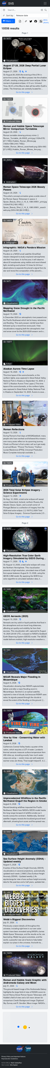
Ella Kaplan (14, 1065)
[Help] (3, 10)
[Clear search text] (41, 10)
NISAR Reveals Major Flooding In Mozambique (22, 678)
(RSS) (45, 20)
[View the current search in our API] (20, 21)
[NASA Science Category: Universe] (20, 132)
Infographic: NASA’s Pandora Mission (24, 247)
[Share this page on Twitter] (31, 21)
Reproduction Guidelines (9, 1059)
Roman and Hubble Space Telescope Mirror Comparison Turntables (23, 127)
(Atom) (46, 22)
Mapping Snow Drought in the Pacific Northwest (24, 309)
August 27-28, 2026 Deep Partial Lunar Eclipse (24, 67)
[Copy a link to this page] (26, 21)
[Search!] (46, 10)
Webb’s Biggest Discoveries (19, 919)
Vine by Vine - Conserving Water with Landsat (24, 739)
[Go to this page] (25, 49)
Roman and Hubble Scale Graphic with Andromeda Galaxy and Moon (25, 981)
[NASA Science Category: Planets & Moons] (23, 71)
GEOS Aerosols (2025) (15, 616)
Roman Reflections (14, 429)
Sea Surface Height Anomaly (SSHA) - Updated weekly (24, 860)
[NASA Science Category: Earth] (20, 71)
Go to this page (23, 92)
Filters (8, 21)
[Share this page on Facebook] (36, 21)
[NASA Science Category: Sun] (26, 71)
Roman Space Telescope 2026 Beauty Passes (24, 188)
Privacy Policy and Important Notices (13, 1056)
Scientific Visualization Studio (11, 3)
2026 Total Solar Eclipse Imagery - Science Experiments (22, 491)
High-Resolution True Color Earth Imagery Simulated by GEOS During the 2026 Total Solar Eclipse (23, 557)
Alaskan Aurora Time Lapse (18, 368)
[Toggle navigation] (45, 3)
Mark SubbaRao (16, 1063)
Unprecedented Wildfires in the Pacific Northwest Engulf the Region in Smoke (25, 799)
